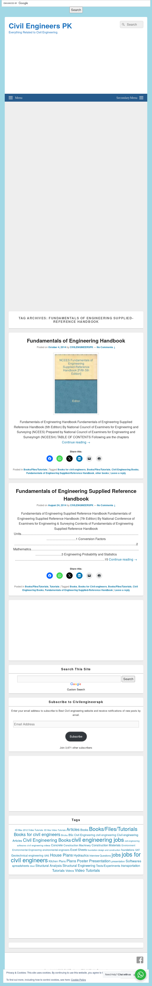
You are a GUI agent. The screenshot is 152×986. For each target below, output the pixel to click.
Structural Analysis (48, 865)
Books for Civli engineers (92, 586)
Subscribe (76, 736)
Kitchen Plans (57, 861)
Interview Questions (100, 855)
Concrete (57, 845)
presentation (118, 861)
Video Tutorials (87, 870)
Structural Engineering (79, 865)
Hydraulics (81, 855)
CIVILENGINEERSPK (81, 347)
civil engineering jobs (98, 839)
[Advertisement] (76, 66)
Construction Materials (106, 845)
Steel (32, 865)
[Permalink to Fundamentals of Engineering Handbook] (76, 416)
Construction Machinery (77, 845)
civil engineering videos (38, 845)
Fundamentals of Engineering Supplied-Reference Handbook (60, 473)
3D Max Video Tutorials (55, 830)
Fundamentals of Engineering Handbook (76, 340)
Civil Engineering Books (125, 469)
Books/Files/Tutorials (35, 469)
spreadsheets (20, 866)
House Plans (61, 855)
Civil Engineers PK (40, 25)
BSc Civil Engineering (81, 835)
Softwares (133, 860)
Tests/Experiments (108, 865)
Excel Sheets (78, 849)
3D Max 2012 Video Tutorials (29, 829)
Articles (73, 829)
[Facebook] (140, 960)
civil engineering (106, 835)
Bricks (64, 835)
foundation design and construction (104, 849)
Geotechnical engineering (27, 855)
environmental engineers (56, 850)
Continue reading (76, 442)
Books (73, 586)
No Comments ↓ (106, 347)
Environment (128, 845)
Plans (71, 860)
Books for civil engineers (72, 469)
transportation (130, 865)
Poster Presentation (94, 860)
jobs (116, 854)
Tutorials (54, 586)
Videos (70, 871)
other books (102, 473)
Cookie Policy (78, 979)
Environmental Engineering (27, 849)
